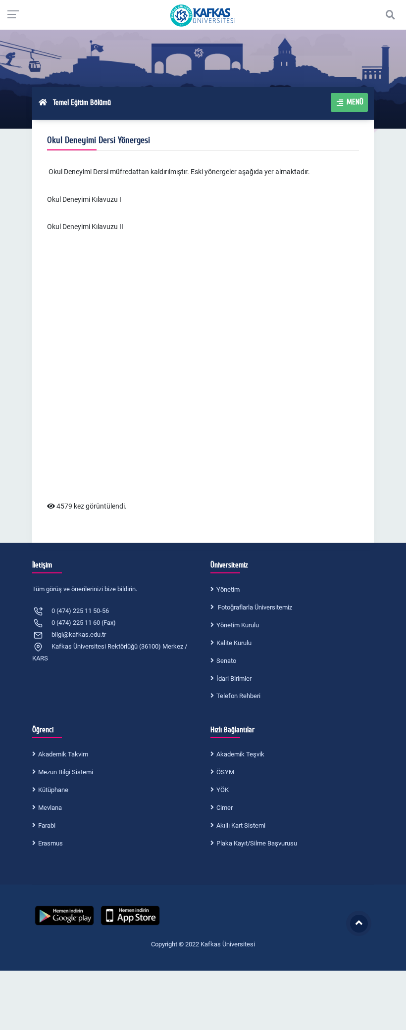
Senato (226, 660)
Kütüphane (53, 790)
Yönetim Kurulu (237, 625)
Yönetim (228, 589)
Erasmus (50, 843)
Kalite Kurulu (234, 643)
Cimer (224, 807)
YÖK (222, 790)
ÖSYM (225, 772)
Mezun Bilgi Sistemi (65, 772)
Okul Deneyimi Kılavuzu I (84, 199)
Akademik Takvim (63, 754)
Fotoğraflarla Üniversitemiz (254, 607)
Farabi (46, 825)
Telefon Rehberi (238, 696)
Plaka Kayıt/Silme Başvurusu (256, 843)
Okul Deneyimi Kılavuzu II (85, 227)
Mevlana (50, 807)
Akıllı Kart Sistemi (240, 825)
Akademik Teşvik (240, 754)
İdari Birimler (234, 678)
